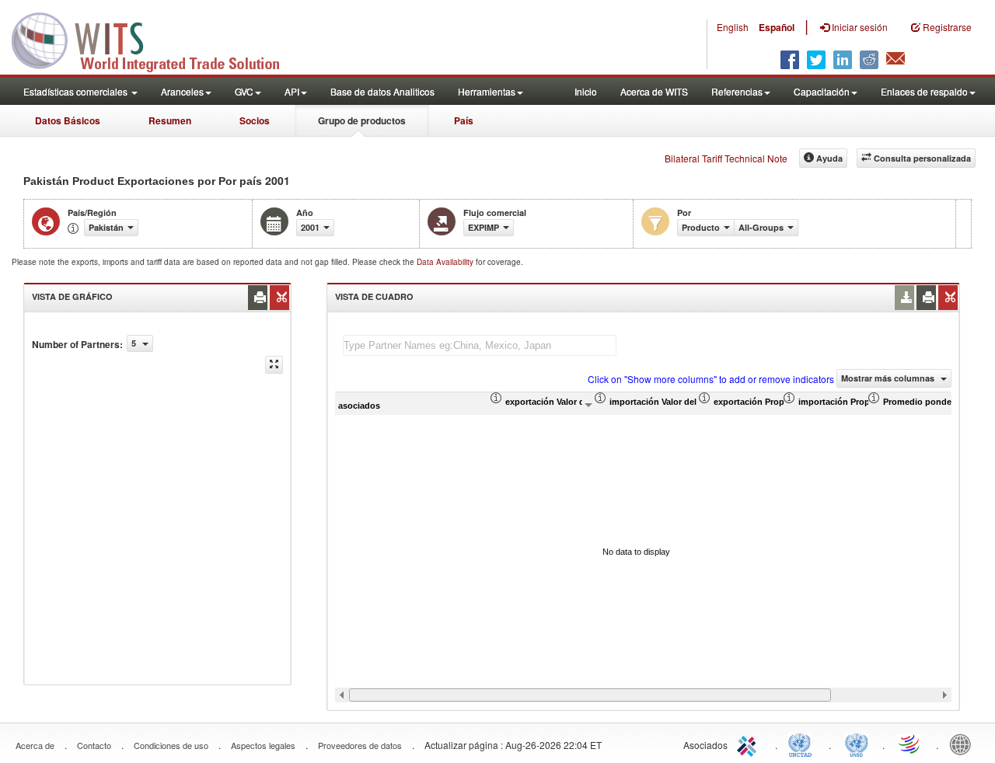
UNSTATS (856, 743)
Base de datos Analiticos (382, 91)
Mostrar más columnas (889, 378)
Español (776, 27)
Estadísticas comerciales (76, 91)
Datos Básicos (67, 120)
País (463, 120)
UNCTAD (803, 743)
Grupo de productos (362, 120)
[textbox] (479, 345)
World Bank (963, 743)
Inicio (585, 91)
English (733, 26)
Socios (254, 120)
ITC (749, 743)
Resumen (169, 120)
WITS (155, 39)
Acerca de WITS (654, 91)
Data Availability (446, 261)
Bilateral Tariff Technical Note (726, 158)
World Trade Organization (910, 743)
